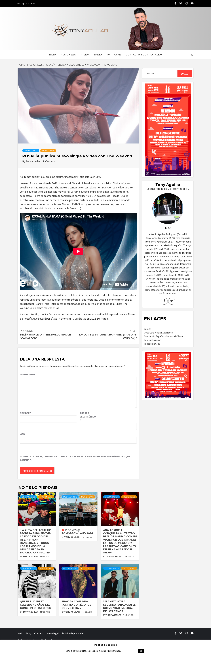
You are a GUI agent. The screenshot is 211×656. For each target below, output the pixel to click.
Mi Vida (84, 54)
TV (108, 54)
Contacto (39, 633)
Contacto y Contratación (144, 54)
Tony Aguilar (33, 161)
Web (22, 434)
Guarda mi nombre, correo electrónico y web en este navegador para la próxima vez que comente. (75, 458)
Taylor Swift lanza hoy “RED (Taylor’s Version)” (108, 334)
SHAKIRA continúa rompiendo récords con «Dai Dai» (76, 605)
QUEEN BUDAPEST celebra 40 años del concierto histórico (35, 605)
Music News (68, 54)
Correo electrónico (87, 416)
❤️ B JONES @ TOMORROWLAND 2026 (77, 532)
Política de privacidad (73, 633)
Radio (98, 54)
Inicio (52, 54)
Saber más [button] (129, 650)
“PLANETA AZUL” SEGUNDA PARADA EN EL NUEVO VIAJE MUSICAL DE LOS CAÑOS (119, 606)
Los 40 (147, 328)
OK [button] (141, 651)
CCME (117, 54)
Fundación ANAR (152, 340)
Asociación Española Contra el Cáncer (164, 336)
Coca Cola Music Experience (158, 332)
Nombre (25, 412)
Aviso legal (53, 633)
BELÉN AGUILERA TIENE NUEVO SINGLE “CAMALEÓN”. (45, 334)
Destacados (31, 150)
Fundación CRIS (152, 343)
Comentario (28, 374)
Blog (28, 633)
